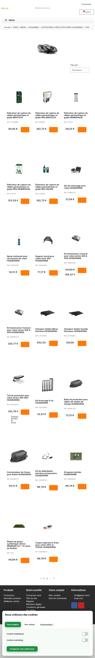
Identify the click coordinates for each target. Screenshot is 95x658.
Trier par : (74, 65)
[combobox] (42, 8)
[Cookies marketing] (85, 640)
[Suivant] (60, 578)
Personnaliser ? (47, 624)
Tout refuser (29, 624)
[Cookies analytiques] (85, 634)
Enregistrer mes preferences (22, 649)
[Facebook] (74, 605)
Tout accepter (13, 624)
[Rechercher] (59, 8)
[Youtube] (81, 605)
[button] (87, 12)
